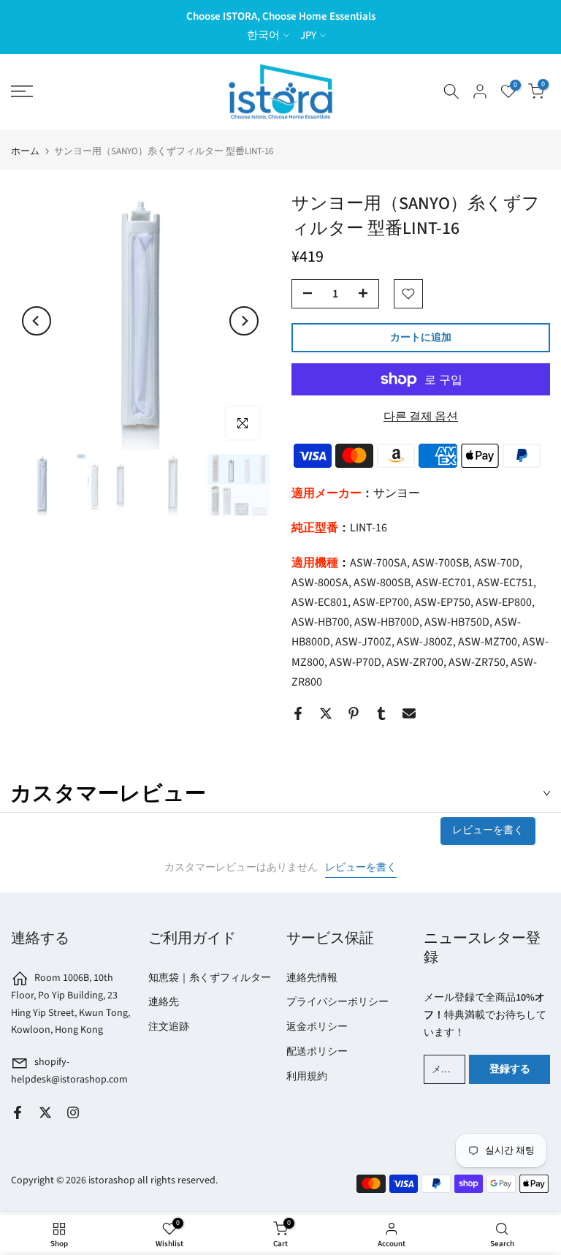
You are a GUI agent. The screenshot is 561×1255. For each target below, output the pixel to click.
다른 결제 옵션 (420, 417)
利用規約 (306, 1076)
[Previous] (36, 320)
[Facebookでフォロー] (17, 1112)
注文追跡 (168, 1027)
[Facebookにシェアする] (298, 713)
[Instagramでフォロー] (73, 1112)
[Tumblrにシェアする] (381, 713)
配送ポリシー (317, 1051)
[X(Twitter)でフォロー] (45, 1112)
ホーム (25, 151)
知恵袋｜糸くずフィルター (209, 978)
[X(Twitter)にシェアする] (325, 713)
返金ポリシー (317, 1027)
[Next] (244, 320)
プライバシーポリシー (337, 1002)
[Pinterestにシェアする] (353, 713)
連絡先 (163, 1002)
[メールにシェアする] (409, 713)
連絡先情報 (311, 978)
